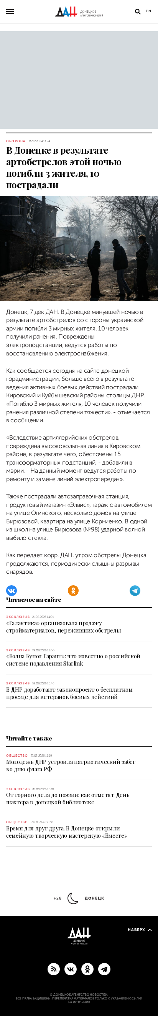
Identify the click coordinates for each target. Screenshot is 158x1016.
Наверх (136, 930)
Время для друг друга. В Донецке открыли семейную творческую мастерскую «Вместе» (66, 831)
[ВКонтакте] (11, 590)
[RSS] (54, 968)
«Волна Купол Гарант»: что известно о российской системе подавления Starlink (73, 659)
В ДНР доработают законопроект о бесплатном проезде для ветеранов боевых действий (69, 693)
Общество (17, 755)
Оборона (15, 141)
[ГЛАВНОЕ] (104, 968)
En (149, 11)
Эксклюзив (18, 617)
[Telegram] (135, 590)
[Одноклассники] (73, 590)
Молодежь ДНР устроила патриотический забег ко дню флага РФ (70, 765)
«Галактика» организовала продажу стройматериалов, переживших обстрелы (63, 626)
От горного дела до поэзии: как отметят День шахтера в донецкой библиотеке (67, 798)
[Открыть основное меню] (10, 11)
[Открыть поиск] (138, 11)
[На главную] (79, 11)
